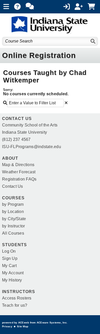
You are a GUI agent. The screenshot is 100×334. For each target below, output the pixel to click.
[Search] (93, 41)
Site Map (22, 326)
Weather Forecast (18, 172)
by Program (13, 204)
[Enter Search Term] (33, 103)
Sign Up (9, 258)
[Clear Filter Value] (66, 103)
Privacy (7, 326)
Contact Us (12, 186)
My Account (13, 273)
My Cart (9, 265)
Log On (9, 251)
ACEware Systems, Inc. (52, 322)
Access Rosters (17, 298)
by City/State (14, 219)
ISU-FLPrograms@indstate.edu (31, 146)
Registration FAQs (19, 179)
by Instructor (13, 226)
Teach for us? (14, 305)
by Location (13, 211)
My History (12, 280)
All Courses (13, 233)
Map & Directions (18, 164)
